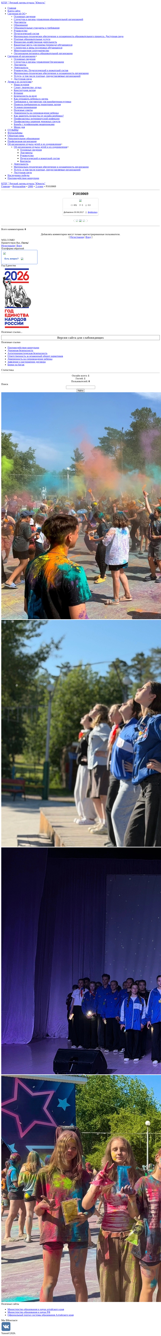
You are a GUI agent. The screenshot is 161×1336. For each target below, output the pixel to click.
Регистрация (77, 237)
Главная (5, 186)
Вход (88, 237)
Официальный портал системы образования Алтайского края (41, 1315)
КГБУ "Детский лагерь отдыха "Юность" (23, 2)
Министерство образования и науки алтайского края (36, 1309)
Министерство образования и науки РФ (29, 1312)
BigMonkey (92, 212)
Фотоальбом (18, 186)
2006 (30, 186)
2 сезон (39, 186)
